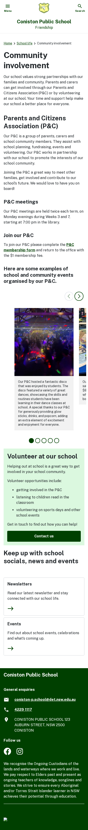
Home (8, 43)
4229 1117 (23, 709)
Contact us (44, 536)
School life (24, 43)
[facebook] (7, 754)
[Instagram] (20, 754)
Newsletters (19, 584)
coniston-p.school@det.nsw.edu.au (45, 699)
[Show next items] (78, 296)
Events (14, 623)
